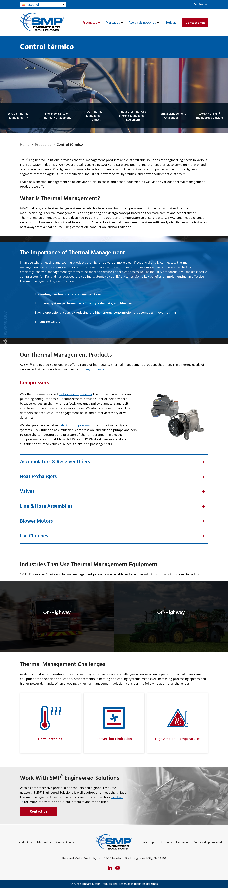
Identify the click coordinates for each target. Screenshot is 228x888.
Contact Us (38, 811)
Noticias (170, 22)
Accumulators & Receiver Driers (113, 462)
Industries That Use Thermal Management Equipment (133, 116)
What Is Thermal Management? (18, 116)
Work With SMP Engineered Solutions (209, 116)
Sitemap (148, 842)
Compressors (113, 383)
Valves (113, 492)
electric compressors (75, 425)
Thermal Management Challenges (171, 116)
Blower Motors (113, 521)
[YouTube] (117, 867)
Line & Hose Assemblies (113, 506)
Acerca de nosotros (142, 22)
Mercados (113, 22)
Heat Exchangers (113, 477)
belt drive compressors (75, 394)
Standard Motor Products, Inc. (99, 884)
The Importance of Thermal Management (56, 116)
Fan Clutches (113, 536)
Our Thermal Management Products (95, 116)
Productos (89, 22)
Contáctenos (195, 23)
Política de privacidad (207, 842)
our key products (92, 369)
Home (24, 144)
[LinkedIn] (110, 867)
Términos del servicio (173, 842)
